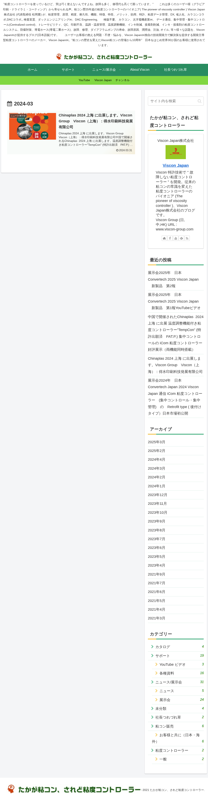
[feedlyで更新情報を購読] (181, 238)
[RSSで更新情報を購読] (187, 238)
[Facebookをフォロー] (170, 238)
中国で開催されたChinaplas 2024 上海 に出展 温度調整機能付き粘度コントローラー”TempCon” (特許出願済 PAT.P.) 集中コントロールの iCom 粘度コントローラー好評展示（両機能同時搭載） (176, 333)
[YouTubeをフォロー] (175, 238)
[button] (199, 101)
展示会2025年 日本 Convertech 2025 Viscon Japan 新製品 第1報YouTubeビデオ (174, 301)
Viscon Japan (176, 165)
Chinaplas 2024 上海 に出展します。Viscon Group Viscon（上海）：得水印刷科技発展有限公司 (175, 365)
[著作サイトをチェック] (164, 238)
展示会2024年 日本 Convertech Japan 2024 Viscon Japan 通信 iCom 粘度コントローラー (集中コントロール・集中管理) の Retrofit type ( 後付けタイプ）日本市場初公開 (175, 396)
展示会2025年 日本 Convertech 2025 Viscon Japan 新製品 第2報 (173, 279)
